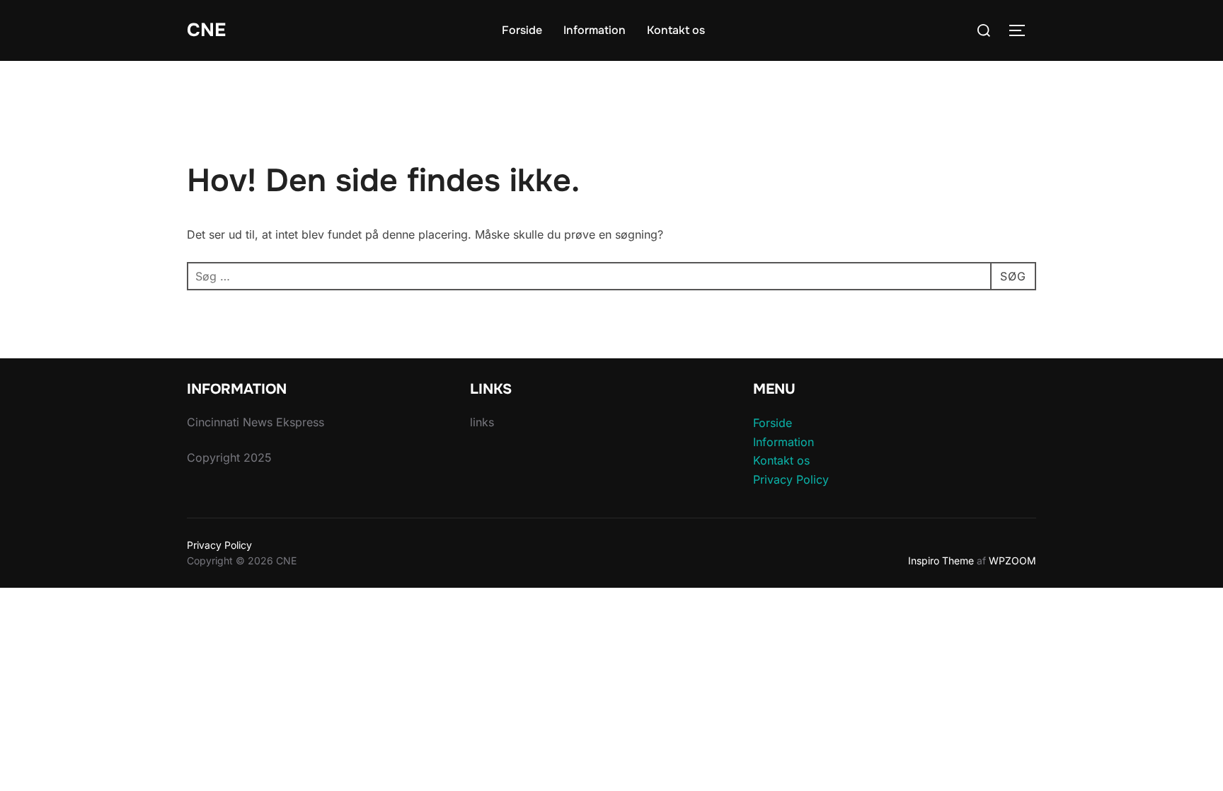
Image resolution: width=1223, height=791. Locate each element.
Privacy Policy (791, 479)
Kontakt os (676, 30)
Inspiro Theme (941, 560)
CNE (206, 30)
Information (594, 30)
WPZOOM (1012, 560)
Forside (522, 30)
